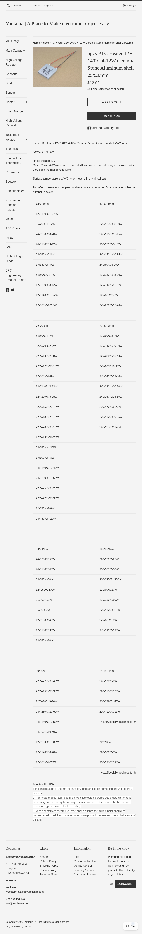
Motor (9, 219)
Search (44, 856)
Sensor (10, 92)
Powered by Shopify (21, 926)
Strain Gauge (14, 111)
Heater (16, 102)
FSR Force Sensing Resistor (13, 205)
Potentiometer (15, 190)
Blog (76, 856)
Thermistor (13, 148)
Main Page (13, 41)
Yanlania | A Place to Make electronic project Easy (57, 23)
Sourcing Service (84, 870)
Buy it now (112, 115)
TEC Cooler (13, 228)
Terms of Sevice (49, 874)
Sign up (48, 5)
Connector (12, 172)
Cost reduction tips (85, 861)
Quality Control (83, 865)
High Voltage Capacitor (14, 123)
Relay (9, 237)
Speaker (11, 181)
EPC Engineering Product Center (15, 275)
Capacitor (12, 74)
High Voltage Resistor (14, 62)
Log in (36, 5)
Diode (9, 83)
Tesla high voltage (16, 137)
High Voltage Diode (14, 259)
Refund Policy (48, 861)
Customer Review (85, 874)
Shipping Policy (49, 865)
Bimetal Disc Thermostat (14, 161)
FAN (8, 247)
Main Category (15, 50)
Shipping (92, 88)
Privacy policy (48, 870)
